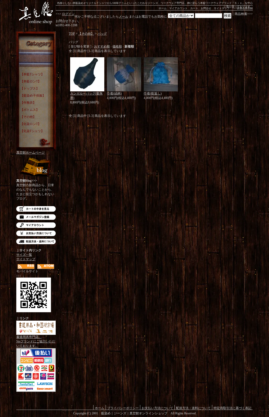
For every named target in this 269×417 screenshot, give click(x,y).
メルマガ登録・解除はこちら (36, 217)
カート (194, 8)
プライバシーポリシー (123, 408)
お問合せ (206, 8)
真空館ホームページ (30, 152)
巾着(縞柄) (114, 93)
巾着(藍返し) (153, 93)
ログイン (68, 14)
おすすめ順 (102, 46)
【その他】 (28, 117)
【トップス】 (29, 88)
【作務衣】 (28, 103)
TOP (72, 33)
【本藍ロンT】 (30, 81)
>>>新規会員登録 (242, 8)
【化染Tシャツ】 (32, 131)
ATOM (45, 266)
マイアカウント (178, 8)
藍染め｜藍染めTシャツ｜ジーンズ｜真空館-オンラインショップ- (36, 13)
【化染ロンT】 (30, 124)
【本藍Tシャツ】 (32, 74)
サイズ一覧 (24, 255)
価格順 (117, 46)
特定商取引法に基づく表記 (232, 408)
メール (123, 16)
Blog (36, 167)
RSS (26, 266)
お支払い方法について (36, 233)
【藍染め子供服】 (32, 95)
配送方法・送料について (36, 241)
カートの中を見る (36, 209)
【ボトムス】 (29, 110)
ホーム (163, 8)
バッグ (102, 33)
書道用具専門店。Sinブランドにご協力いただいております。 (35, 341)
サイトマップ (222, 8)
